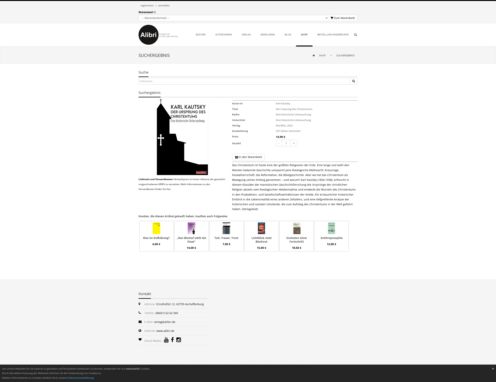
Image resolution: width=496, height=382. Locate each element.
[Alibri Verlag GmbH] (163, 34)
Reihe (235, 114)
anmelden (164, 5)
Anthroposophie (332, 238)
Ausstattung (240, 131)
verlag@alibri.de (164, 322)
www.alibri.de (165, 331)
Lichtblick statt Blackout (261, 239)
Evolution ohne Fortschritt (296, 239)
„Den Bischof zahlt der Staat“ (191, 239)
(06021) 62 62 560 (167, 313)
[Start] (353, 81)
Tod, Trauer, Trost (226, 238)
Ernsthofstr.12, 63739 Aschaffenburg (180, 304)
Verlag (236, 125)
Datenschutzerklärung (81, 377)
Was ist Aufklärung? (156, 238)
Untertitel (238, 120)
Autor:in (237, 103)
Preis (235, 136)
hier (168, 189)
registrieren (147, 5)
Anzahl (236, 143)
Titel (235, 109)
